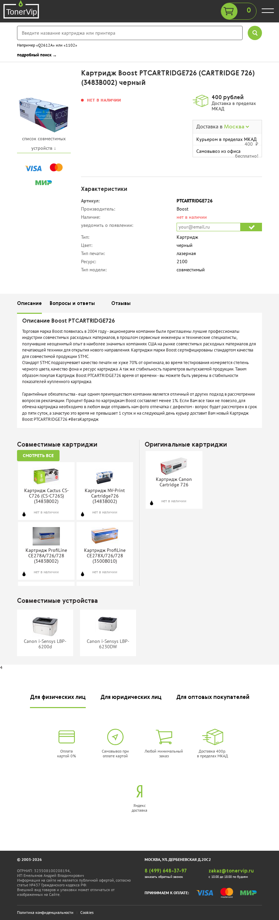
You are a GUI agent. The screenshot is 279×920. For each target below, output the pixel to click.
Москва (235, 127)
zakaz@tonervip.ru (231, 871)
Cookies (87, 912)
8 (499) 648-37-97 (166, 871)
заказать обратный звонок (164, 876)
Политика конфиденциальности (45, 912)
